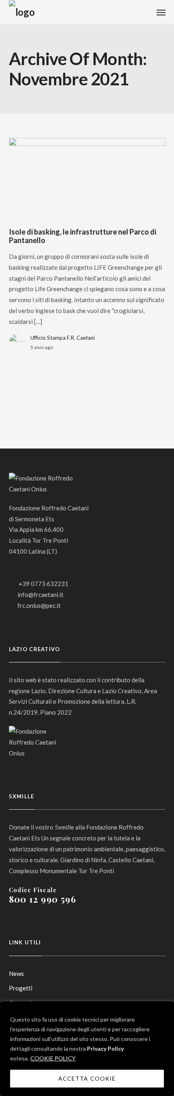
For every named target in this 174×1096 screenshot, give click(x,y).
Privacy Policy (105, 1048)
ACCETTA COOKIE (87, 1078)
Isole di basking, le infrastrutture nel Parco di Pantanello (82, 236)
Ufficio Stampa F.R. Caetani (62, 337)
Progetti (20, 988)
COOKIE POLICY (53, 1058)
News (16, 973)
